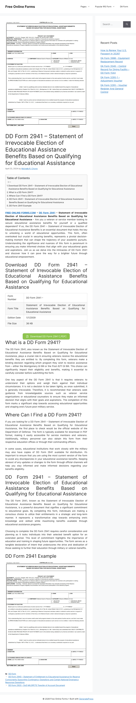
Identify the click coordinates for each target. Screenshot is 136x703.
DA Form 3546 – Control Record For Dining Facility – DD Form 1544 (115, 69)
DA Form (124, 6)
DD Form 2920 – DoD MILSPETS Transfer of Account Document (36, 685)
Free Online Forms (20, 7)
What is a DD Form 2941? (21, 192)
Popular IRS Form (103, 6)
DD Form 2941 (47, 212)
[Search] (127, 24)
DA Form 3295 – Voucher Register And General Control (114, 88)
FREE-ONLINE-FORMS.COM (20, 212)
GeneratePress (86, 699)
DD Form (12, 674)
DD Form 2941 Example (20, 205)
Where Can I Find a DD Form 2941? (26, 195)
